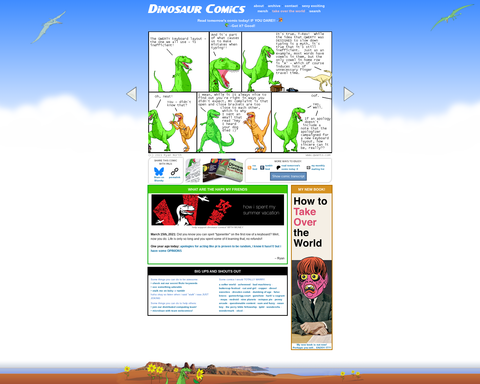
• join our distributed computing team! (173, 307)
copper (262, 288)
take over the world (288, 11)
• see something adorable (166, 287)
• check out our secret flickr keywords (174, 283)
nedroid (234, 299)
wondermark (226, 310)
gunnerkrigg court (239, 295)
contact (291, 6)
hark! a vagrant (275, 295)
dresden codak (241, 292)
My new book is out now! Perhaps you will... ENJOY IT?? (312, 346)
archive (274, 6)
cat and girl (249, 288)
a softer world (227, 284)
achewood (244, 284)
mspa (223, 299)
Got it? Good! (243, 26)
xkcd (239, 310)
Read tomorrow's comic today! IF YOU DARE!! (237, 20)
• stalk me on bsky (162, 290)
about (259, 6)
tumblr (181, 290)
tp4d (261, 307)
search (315, 11)
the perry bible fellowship (241, 307)
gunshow (258, 295)
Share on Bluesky (159, 179)
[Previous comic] (132, 155)
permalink (174, 177)
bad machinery (262, 284)
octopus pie (265, 299)
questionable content (242, 303)
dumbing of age (262, 292)
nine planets (248, 299)
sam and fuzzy (266, 303)
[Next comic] (348, 155)
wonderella (273, 307)
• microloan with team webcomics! (172, 310)
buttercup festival (229, 288)
